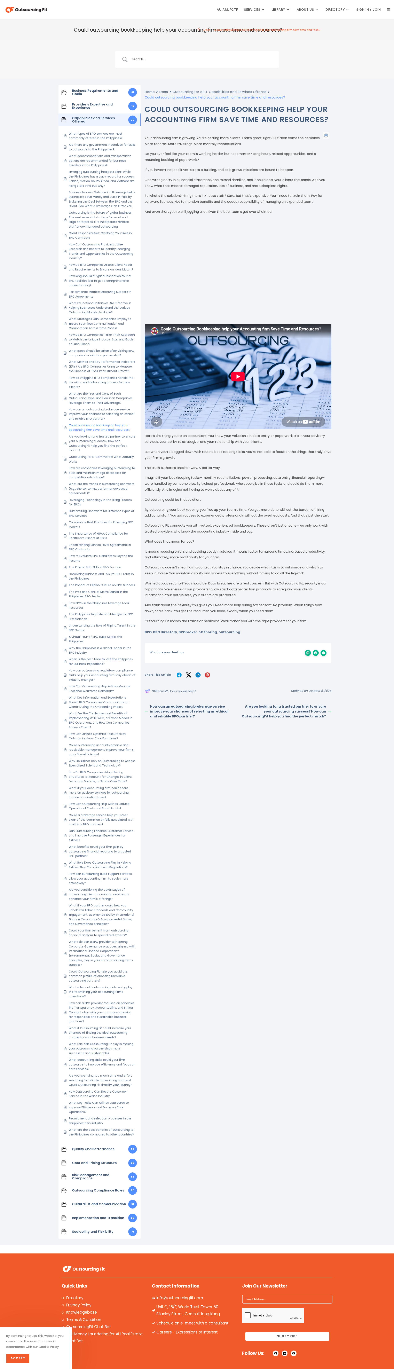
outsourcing (229, 632)
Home (150, 91)
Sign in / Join (368, 9)
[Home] (198, 30)
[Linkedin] (284, 1353)
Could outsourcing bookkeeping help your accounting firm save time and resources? (271, 30)
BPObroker (188, 632)
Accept (17, 1358)
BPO (148, 632)
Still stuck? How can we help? (174, 691)
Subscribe (287, 1336)
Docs (163, 91)
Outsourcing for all (189, 91)
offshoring (207, 632)
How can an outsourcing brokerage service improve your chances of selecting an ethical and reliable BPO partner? (189, 711)
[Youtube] (294, 1353)
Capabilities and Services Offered (237, 91)
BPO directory (165, 632)
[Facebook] (275, 1353)
